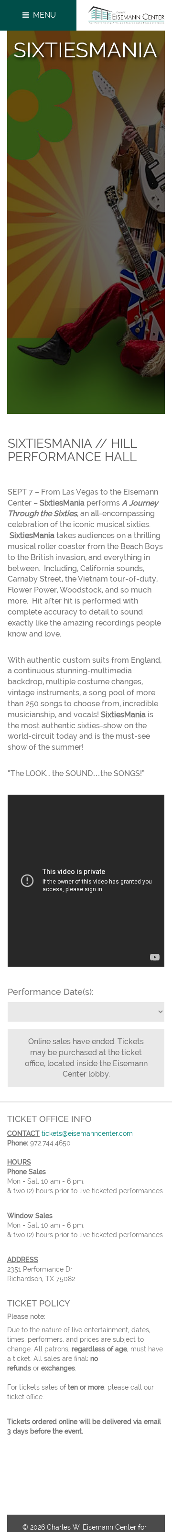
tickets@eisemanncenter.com (87, 1133)
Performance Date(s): (51, 992)
